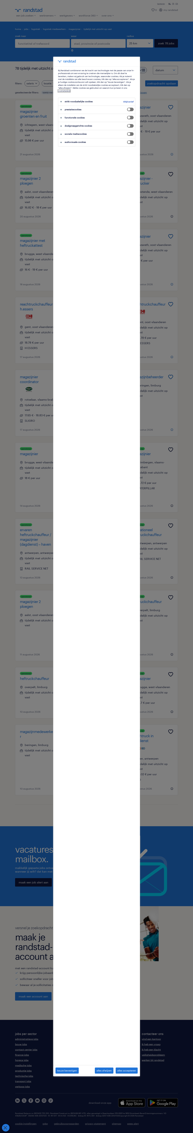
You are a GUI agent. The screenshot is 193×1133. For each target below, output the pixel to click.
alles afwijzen (104, 1070)
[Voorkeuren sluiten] (5, 1127)
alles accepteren (126, 1070)
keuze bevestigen (67, 1070)
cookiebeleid (64, 91)
